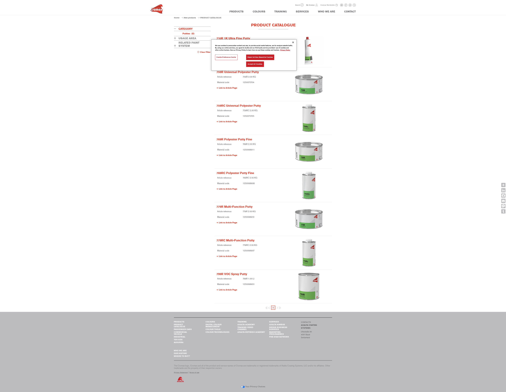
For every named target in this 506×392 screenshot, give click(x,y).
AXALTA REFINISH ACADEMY (251, 332)
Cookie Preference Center (226, 57)
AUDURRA (178, 342)
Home (176, 18)
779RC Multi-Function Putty (235, 240)
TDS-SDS (178, 340)
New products (190, 18)
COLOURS (259, 11)
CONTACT (350, 11)
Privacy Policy (285, 50)
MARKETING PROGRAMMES (276, 333)
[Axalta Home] (156, 9)
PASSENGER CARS (183, 329)
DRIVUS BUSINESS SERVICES (278, 328)
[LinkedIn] (503, 190)
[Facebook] (503, 195)
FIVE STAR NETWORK (279, 337)
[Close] (293, 42)
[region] (254, 55)
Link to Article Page (228, 88)
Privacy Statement (181, 373)
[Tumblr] (503, 211)
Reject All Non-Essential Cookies (260, 57)
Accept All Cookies (255, 64)
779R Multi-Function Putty (234, 206)
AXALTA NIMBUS (277, 325)
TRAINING (280, 11)
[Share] (503, 185)
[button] (302, 4)
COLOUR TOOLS (213, 329)
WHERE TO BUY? (182, 356)
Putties (188, 33)
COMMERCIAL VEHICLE (180, 333)
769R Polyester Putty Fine (234, 139)
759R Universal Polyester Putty (237, 72)
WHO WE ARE (326, 11)
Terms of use (194, 373)
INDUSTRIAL (179, 337)
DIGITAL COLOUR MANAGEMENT (214, 326)
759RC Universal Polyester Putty (238, 105)
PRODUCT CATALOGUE (179, 326)
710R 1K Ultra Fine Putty (233, 38)
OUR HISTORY (180, 353)
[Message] (503, 206)
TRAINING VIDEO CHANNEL (245, 328)
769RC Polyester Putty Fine (235, 173)
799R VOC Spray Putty (231, 274)
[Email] (503, 200)
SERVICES (302, 11)
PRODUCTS (236, 11)
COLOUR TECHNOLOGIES (217, 332)
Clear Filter (205, 52)
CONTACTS (306, 322)
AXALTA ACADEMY (246, 325)
